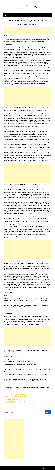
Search (48, 412)
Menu (48, 15)
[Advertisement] (28, 30)
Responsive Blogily (34, 468)
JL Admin (35, 24)
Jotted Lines (27, 7)
